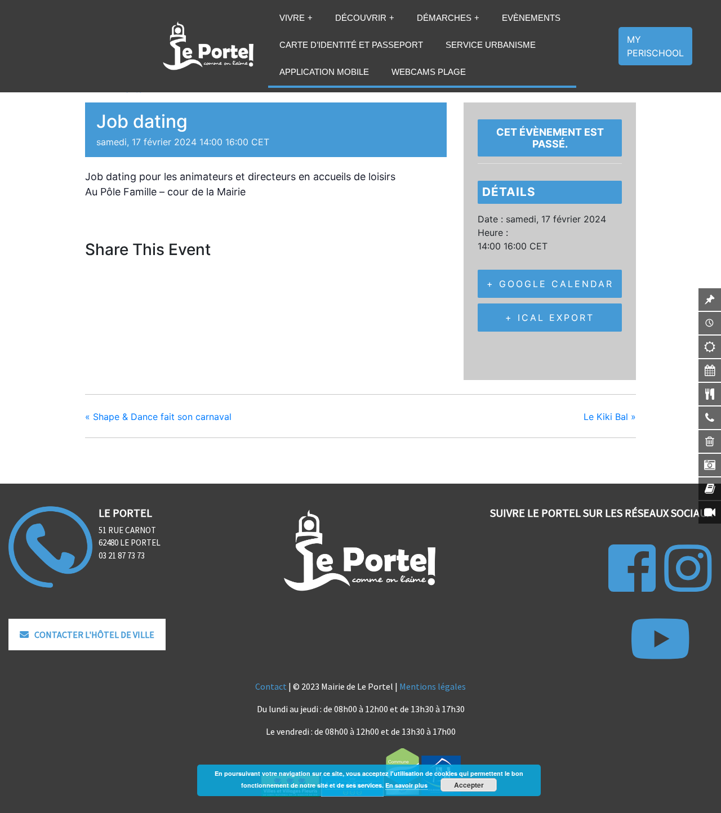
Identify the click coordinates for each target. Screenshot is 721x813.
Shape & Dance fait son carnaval (158, 416)
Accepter (469, 785)
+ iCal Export (549, 317)
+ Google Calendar (550, 283)
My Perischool (655, 46)
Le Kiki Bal (610, 416)
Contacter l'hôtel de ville (94, 634)
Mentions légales (432, 686)
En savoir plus (406, 785)
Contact (271, 686)
